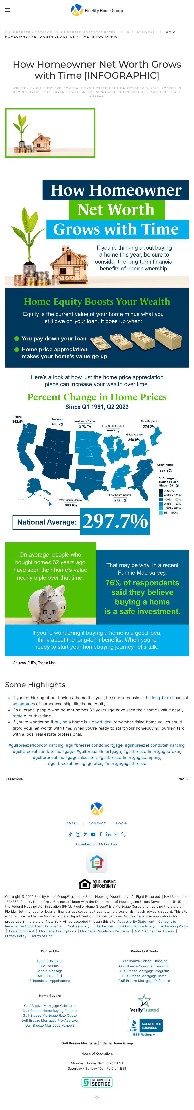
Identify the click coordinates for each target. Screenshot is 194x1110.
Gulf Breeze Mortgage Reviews (50, 1025)
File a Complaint (22, 931)
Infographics (133, 92)
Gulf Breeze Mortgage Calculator (50, 1006)
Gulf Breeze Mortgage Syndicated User (77, 88)
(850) (49, 961)
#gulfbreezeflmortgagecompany (129, 757)
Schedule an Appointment (49, 981)
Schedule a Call (50, 976)
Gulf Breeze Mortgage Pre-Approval (49, 1020)
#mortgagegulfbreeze (125, 763)
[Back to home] (97, 10)
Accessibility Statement (135, 921)
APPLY (72, 823)
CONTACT (97, 823)
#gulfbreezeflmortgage (99, 751)
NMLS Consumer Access (154, 931)
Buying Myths (27, 92)
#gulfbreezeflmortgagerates (75, 763)
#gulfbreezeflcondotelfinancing (155, 745)
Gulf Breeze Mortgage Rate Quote (50, 1015)
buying (61, 721)
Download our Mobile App (96, 844)
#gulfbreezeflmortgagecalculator (64, 757)
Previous (15, 778)
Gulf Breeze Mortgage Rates (144, 976)
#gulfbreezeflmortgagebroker (151, 751)
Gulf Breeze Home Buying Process (50, 1011)
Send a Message (50, 971)
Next (182, 778)
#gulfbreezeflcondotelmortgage (43, 751)
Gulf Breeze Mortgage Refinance (144, 981)
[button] (7, 10)
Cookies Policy (78, 926)
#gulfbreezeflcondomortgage (94, 745)
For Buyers (55, 92)
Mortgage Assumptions (57, 931)
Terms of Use (42, 936)
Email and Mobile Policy (136, 926)
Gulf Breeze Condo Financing (144, 961)
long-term (161, 697)
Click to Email (49, 966)
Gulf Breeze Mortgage (92, 92)
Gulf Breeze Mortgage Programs (144, 971)
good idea (101, 721)
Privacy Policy (15, 936)
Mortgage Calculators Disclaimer (105, 931)
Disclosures (104, 926)
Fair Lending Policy (173, 926)
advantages (24, 703)
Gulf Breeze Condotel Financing (144, 966)
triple (17, 715)
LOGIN (122, 823)
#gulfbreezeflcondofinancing (36, 745)
